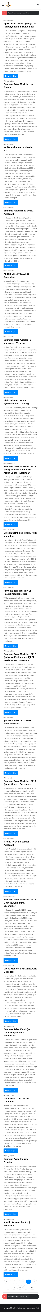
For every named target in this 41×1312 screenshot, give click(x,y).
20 (14, 1287)
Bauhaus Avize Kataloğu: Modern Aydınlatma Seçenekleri (17, 1032)
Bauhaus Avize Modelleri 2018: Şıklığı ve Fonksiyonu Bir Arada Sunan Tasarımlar (20, 469)
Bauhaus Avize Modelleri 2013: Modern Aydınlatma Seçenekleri (20, 902)
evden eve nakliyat (32, 1308)
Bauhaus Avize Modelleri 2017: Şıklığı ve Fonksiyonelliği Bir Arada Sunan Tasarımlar (20, 657)
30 (20, 1287)
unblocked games (18, 1308)
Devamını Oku (10, 76)
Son (32, 1287)
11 (34, 1282)
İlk (6, 1282)
